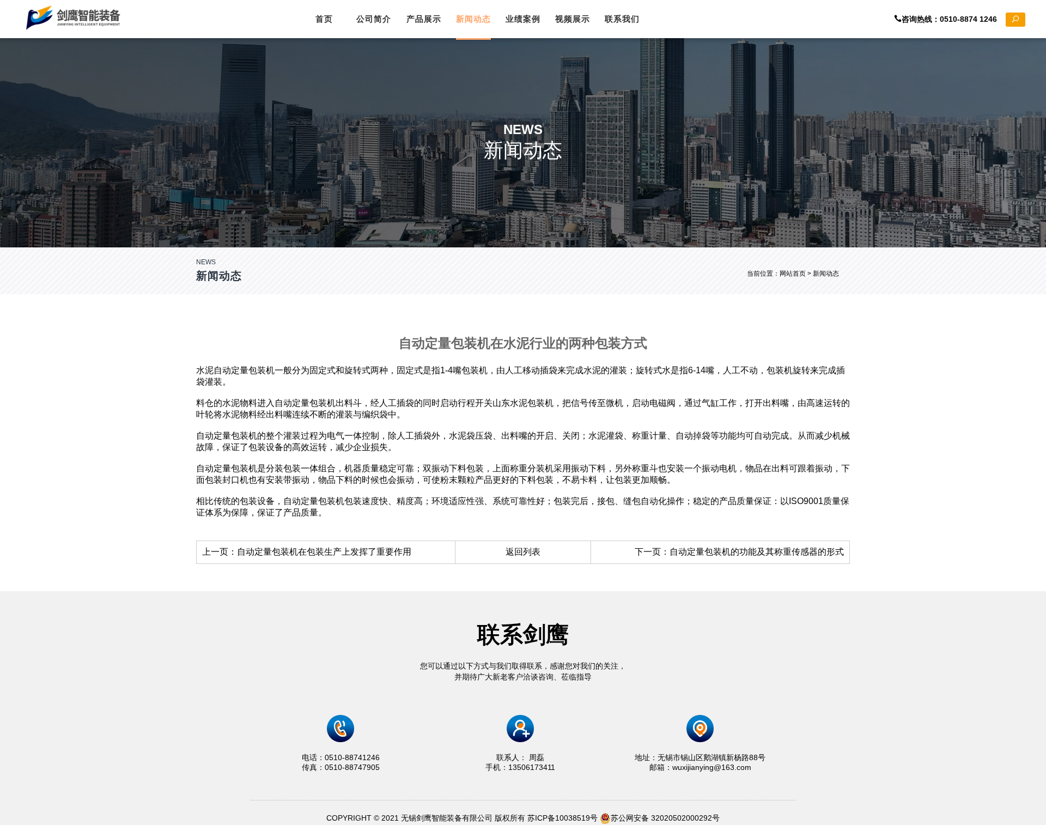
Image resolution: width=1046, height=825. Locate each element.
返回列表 (523, 551)
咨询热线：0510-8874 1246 (954, 19)
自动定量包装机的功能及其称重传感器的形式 (757, 551)
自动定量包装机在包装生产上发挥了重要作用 (324, 551)
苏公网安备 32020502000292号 (665, 818)
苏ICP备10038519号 (562, 818)
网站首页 (793, 273)
